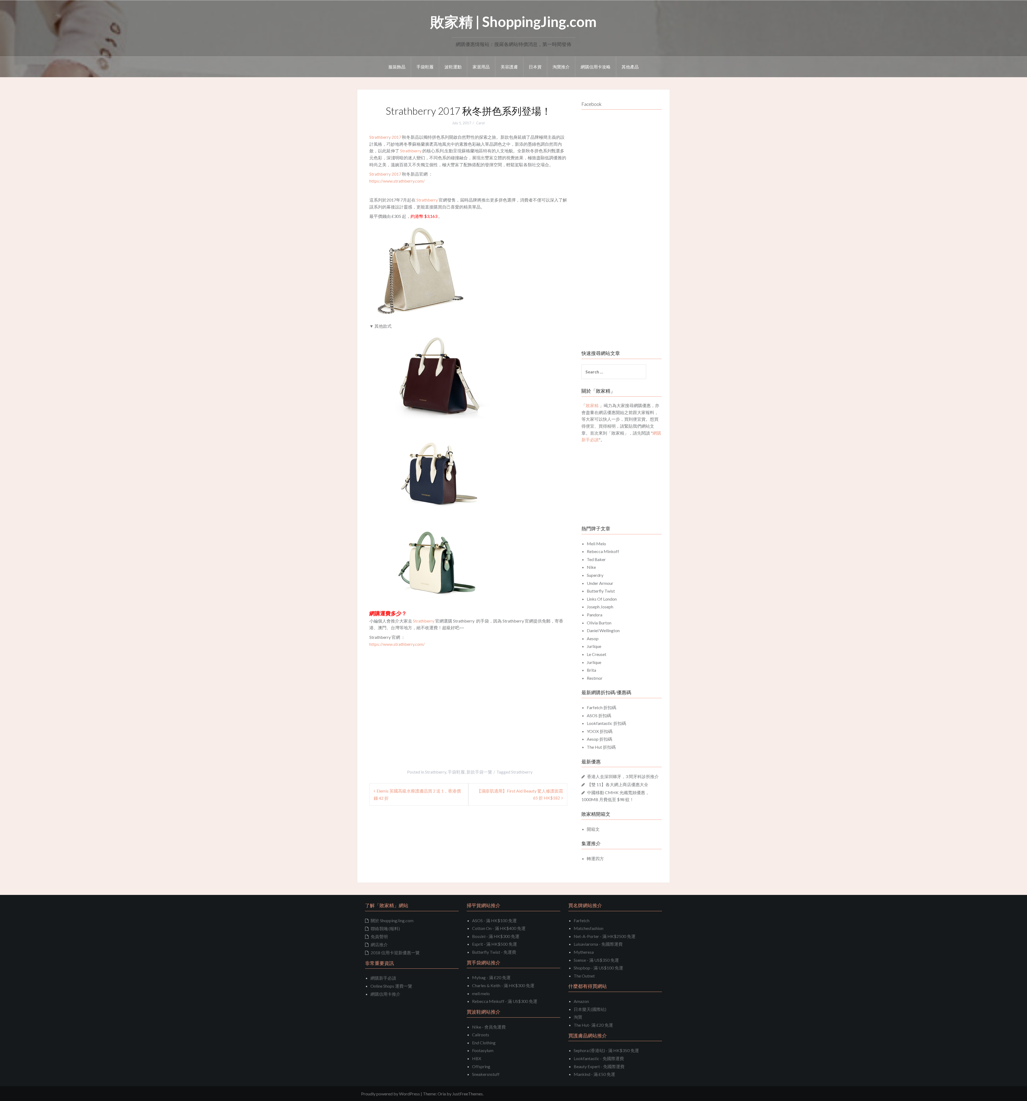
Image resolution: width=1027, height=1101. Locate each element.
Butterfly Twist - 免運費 (494, 952)
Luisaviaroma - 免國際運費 (598, 944)
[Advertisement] (414, 706)
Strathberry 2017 (385, 137)
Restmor (595, 678)
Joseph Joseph (600, 606)
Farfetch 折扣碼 (601, 707)
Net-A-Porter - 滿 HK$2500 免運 (604, 936)
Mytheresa (584, 952)
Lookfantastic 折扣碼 (606, 723)
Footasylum (482, 1050)
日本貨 (535, 66)
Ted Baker (596, 559)
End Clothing (484, 1042)
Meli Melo (596, 543)
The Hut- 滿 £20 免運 (593, 1024)
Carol (480, 123)
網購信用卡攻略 (596, 66)
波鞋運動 (453, 66)
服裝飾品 (396, 66)
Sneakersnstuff (486, 1074)
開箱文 (593, 829)
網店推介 (379, 944)
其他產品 (630, 66)
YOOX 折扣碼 (599, 731)
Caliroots (480, 1034)
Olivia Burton (599, 622)
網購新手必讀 (383, 977)
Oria (442, 1093)
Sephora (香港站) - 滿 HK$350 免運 (606, 1050)
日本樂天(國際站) (590, 1009)
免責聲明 (379, 936)
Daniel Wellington (603, 630)
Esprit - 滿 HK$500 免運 (494, 944)
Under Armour (600, 583)
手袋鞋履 (425, 66)
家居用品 (481, 66)
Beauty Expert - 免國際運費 (599, 1066)
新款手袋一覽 (479, 771)
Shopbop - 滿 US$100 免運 (598, 967)
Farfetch (581, 920)
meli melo (481, 993)
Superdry (595, 575)
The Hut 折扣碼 (601, 747)
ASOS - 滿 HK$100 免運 (494, 920)
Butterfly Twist (601, 590)
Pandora (594, 614)
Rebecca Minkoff (603, 551)
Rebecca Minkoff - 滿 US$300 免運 (504, 1001)
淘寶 (578, 1016)
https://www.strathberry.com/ (397, 180)
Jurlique (594, 646)
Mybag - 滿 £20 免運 (491, 977)
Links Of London (602, 598)
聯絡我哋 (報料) (385, 928)
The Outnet (584, 975)
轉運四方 (595, 858)
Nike (591, 567)
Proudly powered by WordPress (390, 1093)
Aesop (593, 638)
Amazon (581, 1001)
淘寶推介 (561, 66)
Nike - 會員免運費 (489, 1026)
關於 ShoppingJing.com (392, 920)
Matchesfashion (588, 928)
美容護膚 (509, 66)
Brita (591, 670)
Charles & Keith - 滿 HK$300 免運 (503, 985)
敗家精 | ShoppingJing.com (513, 21)
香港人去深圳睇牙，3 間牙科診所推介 (623, 776)
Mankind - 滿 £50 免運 (594, 1074)
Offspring (481, 1066)
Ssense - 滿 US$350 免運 (596, 960)
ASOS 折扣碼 (599, 715)
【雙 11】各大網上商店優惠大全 (617, 784)
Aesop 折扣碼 (599, 738)
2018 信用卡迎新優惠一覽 (395, 952)
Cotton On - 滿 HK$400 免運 (499, 928)
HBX (476, 1058)
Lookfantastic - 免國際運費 (599, 1058)
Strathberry (410, 150)
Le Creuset (596, 654)
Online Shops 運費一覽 (391, 985)
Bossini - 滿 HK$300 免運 (495, 936)
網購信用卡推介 (385, 993)
